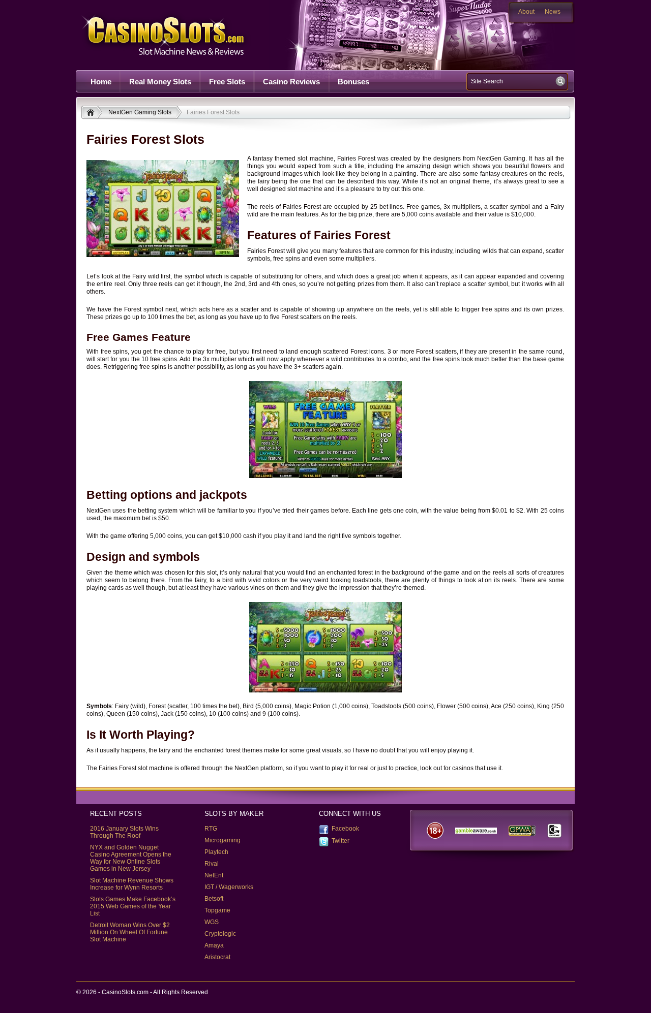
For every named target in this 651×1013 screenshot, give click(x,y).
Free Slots (227, 81)
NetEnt (213, 875)
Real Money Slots (160, 81)
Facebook (345, 828)
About (526, 11)
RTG (210, 828)
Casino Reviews (291, 81)
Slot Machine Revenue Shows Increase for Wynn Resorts (131, 884)
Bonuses (353, 81)
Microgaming (222, 840)
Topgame (217, 910)
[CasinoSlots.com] (91, 113)
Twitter (340, 840)
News (552, 11)
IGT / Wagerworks (228, 887)
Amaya (214, 945)
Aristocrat (217, 957)
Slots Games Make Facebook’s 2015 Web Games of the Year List (132, 906)
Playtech (216, 852)
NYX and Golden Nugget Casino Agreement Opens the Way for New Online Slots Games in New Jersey (130, 858)
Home (101, 81)
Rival (211, 863)
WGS (211, 922)
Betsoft (213, 898)
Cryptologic (220, 933)
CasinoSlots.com (181, 35)
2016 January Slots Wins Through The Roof (124, 832)
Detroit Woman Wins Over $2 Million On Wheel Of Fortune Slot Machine (130, 932)
